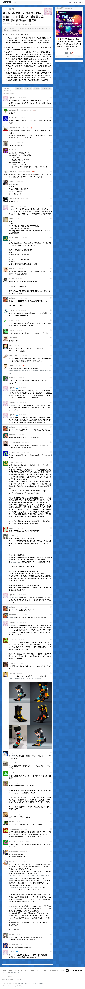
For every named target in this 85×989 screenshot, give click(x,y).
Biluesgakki (13, 118)
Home (69, 2)
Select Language (14, 972)
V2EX (5, 9)
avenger (12, 673)
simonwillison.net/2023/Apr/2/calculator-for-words (25, 887)
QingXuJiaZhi (14, 198)
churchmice (13, 763)
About (4, 970)
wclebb (11, 536)
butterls (12, 773)
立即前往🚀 (69, 53)
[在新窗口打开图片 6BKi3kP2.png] (30, 724)
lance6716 (12, 171)
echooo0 (12, 528)
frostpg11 (66, 57)
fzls (10, 345)
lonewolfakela (14, 829)
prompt (19, 88)
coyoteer (12, 434)
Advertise (18, 970)
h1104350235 (13, 338)
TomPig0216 (13, 851)
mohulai (12, 378)
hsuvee (11, 330)
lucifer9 (11, 181)
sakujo (11, 269)
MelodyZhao (13, 355)
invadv (11, 310)
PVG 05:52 (28, 984)
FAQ (38, 970)
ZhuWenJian (13, 150)
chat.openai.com (16, 562)
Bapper (11, 783)
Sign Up (75, 2)
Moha (11, 218)
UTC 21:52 (21, 984)
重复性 (28, 88)
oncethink (12, 639)
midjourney (47, 88)
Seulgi (11, 462)
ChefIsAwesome (15, 128)
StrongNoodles (14, 442)
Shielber (12, 663)
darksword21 (13, 298)
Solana (44, 970)
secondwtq (13, 861)
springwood (13, 110)
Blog (26, 970)
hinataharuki (13, 238)
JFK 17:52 (41, 984)
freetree (12, 452)
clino (11, 365)
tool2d (11, 279)
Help (11, 970)
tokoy (11, 320)
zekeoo (11, 821)
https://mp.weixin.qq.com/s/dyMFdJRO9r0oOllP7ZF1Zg (27, 678)
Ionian (11, 814)
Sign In (81, 2)
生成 (37, 88)
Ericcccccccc (13, 944)
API (32, 970)
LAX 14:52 (35, 984)
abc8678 (12, 841)
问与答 (11, 9)
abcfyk (11, 753)
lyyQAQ (13, 24)
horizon (12, 142)
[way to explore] (7, 2)
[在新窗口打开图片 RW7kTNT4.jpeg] (30, 748)
